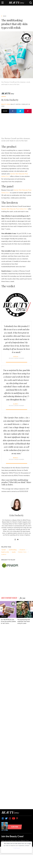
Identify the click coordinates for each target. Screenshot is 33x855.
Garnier (3, 550)
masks (14, 552)
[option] (8, 612)
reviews (3, 554)
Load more (16, 848)
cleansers (22, 550)
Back (4, 16)
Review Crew (22, 552)
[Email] (18, 540)
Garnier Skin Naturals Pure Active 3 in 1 (14, 209)
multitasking (13, 550)
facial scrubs (5, 552)
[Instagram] (15, 540)
